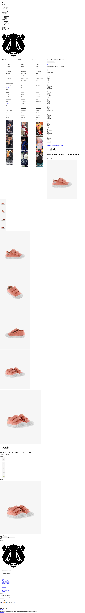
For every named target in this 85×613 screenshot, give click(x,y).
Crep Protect (9, 110)
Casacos (8, 94)
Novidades (8, 71)
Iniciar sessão (49, 64)
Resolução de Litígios (5, 580)
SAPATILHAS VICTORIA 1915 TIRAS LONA (55, 145)
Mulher (23, 64)
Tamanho (1, 535)
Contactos (3, 591)
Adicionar (5, 536)
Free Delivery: (49, 66)
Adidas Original (24, 78)
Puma (22, 87)
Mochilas (8, 112)
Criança (37, 64)
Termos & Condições (5, 578)
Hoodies (8, 96)
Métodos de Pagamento (6, 582)
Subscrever (2, 598)
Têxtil (7, 89)
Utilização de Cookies (5, 583)
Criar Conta (49, 63)
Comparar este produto (11, 537)
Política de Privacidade (5, 579)
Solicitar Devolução (5, 589)
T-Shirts (8, 101)
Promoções (8, 68)
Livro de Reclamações (5, 590)
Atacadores (23, 110)
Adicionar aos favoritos (4, 537)
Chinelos (8, 66)
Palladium (8, 78)
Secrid (7, 117)
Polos (37, 99)
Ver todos (7, 87)
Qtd (1, 536)
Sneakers (8, 73)
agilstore (1, 609)
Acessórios (8, 105)
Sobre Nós (4, 587)
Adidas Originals (10, 76)
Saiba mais (2, 612)
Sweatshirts (8, 99)
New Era (8, 115)
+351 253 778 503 (5, 572)
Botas (22, 66)
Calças (7, 92)
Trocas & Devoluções (5, 581)
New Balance (9, 85)
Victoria (38, 85)
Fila (22, 85)
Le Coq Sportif (9, 83)
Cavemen (8, 108)
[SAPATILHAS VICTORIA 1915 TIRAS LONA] (3, 206)
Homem (8, 64)
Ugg (7, 80)
